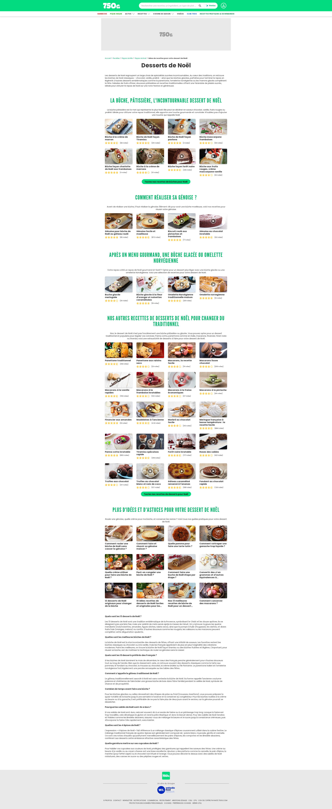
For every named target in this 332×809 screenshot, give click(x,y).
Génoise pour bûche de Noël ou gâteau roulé (118, 232)
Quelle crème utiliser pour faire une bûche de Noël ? (118, 575)
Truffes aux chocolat (117, 481)
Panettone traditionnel (118, 360)
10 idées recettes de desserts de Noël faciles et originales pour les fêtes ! (150, 603)
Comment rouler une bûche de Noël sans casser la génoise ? (116, 546)
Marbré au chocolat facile (179, 421)
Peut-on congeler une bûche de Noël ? (148, 573)
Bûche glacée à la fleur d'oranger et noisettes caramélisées (149, 297)
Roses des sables (209, 452)
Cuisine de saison (162, 14)
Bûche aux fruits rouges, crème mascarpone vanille (210, 169)
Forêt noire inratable (179, 452)
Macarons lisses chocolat (208, 361)
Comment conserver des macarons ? (211, 602)
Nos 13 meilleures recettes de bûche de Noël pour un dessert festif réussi (180, 603)
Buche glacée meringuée (112, 296)
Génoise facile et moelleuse (145, 232)
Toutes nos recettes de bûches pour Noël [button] (166, 181)
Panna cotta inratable (117, 452)
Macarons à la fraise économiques (179, 391)
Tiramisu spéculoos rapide (147, 453)
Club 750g (192, 14)
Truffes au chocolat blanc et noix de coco (148, 482)
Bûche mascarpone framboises (210, 138)
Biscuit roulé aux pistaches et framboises (177, 234)
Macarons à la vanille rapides (117, 391)
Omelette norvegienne (211, 294)
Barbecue (102, 14)
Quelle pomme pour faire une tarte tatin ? (180, 545)
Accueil (108, 58)
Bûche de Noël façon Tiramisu (147, 138)
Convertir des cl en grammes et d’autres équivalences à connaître (211, 575)
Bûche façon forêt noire (181, 166)
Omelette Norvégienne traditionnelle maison (180, 296)
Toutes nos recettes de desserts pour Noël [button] (166, 494)
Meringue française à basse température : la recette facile (212, 422)
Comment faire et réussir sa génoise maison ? (146, 546)
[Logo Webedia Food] (166, 789)
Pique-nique (116, 14)
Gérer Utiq (197, 803)
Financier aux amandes (118, 419)
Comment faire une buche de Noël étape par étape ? (181, 575)
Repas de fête (127, 58)
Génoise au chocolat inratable (211, 232)
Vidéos (180, 14)
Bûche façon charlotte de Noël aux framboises (118, 167)
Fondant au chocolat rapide (211, 482)
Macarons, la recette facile (180, 361)
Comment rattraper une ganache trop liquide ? (213, 545)
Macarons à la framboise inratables (148, 391)
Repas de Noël (140, 58)
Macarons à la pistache (212, 390)
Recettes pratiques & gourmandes (217, 14)
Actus (128, 14)
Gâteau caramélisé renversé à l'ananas (179, 482)
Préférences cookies (182, 803)
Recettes (142, 14)
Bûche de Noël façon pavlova (179, 138)
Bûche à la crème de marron (116, 138)
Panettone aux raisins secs (148, 361)
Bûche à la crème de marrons (147, 167)
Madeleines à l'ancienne (150, 419)
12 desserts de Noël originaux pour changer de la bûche (118, 603)
